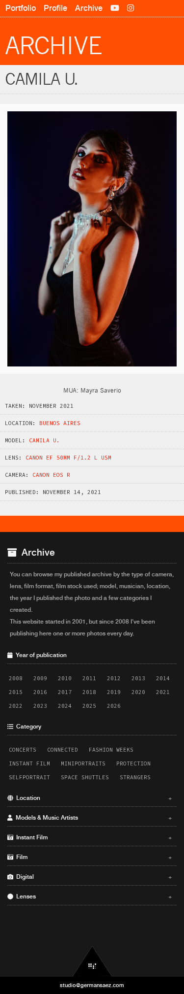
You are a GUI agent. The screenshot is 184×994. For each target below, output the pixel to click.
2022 (16, 705)
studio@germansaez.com (92, 985)
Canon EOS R (51, 474)
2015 (16, 692)
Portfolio (20, 8)
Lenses (92, 896)
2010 (65, 678)
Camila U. (44, 440)
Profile (55, 8)
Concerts (22, 749)
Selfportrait (29, 777)
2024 (65, 705)
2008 (16, 678)
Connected (62, 749)
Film (92, 857)
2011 (89, 678)
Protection (133, 763)
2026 (114, 705)
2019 (114, 692)
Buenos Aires (59, 423)
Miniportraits (83, 763)
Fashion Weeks (111, 749)
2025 (89, 705)
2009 (40, 678)
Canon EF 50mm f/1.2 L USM (68, 457)
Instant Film (29, 763)
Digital (92, 876)
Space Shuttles (85, 777)
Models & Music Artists (92, 817)
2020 (138, 692)
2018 (89, 692)
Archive (89, 8)
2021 (163, 692)
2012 (114, 678)
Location (92, 798)
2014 (163, 678)
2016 (40, 692)
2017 (65, 692)
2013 (138, 678)
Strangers (135, 777)
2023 (40, 705)
